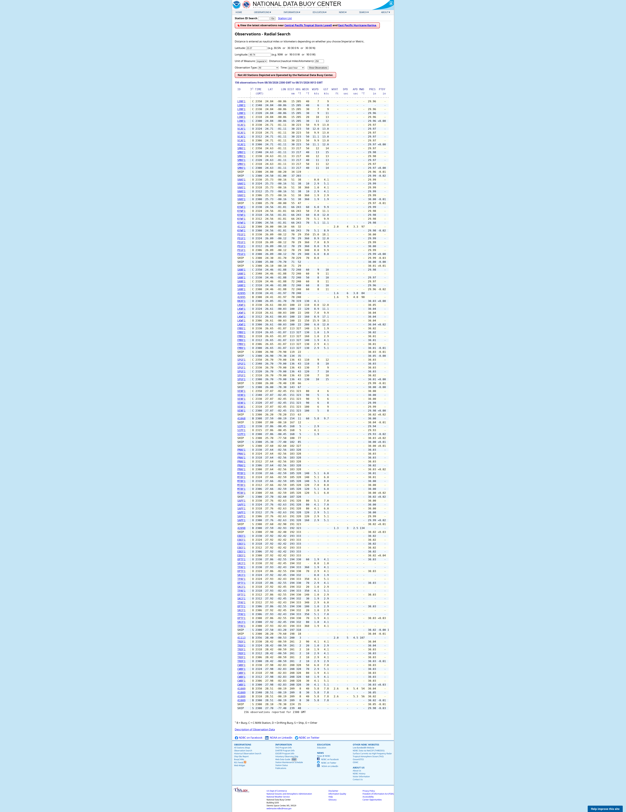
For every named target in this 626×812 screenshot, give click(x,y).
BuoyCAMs (239, 759)
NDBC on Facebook (250, 737)
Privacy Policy (369, 790)
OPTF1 (241, 559)
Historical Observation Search (247, 753)
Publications (280, 768)
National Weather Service (278, 796)
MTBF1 (241, 473)
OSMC (355, 762)
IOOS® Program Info (284, 753)
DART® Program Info (285, 750)
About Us (357, 770)
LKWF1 (241, 304)
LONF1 (241, 101)
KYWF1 (241, 207)
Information (291, 12)
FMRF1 (241, 328)
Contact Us (358, 779)
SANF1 (241, 269)
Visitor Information (361, 776)
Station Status (281, 765)
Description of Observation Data (255, 729)
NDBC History (359, 773)
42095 (241, 293)
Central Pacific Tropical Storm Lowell (308, 25)
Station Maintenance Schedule (289, 762)
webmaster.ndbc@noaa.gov (279, 808)
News (342, 12)
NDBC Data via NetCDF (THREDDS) (369, 750)
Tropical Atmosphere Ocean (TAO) (368, 756)
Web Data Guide (282, 759)
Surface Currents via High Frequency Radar (372, 753)
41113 (241, 637)
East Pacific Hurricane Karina (357, 25)
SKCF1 (241, 563)
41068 (241, 418)
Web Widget (239, 765)
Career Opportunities (372, 799)
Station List (285, 18)
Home (239, 12)
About (384, 12)
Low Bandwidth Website (363, 747)
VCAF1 (241, 124)
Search (363, 12)
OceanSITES (358, 759)
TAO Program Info (283, 747)
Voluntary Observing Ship (286, 756)
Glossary (332, 799)
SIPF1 (241, 426)
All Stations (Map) (242, 747)
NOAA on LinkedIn (280, 737)
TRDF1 (241, 641)
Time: (284, 67)
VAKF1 (241, 179)
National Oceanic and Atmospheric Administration (289, 793)
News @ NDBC (323, 756)
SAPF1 (241, 500)
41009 (241, 688)
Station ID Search (246, 18)
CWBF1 (241, 665)
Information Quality (337, 793)
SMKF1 (241, 148)
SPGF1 (241, 359)
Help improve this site (605, 809)
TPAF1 (241, 567)
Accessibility (368, 796)
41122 (241, 226)
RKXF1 (241, 301)
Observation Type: (246, 67)
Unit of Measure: (245, 61)
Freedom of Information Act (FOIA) (378, 793)
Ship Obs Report (241, 756)
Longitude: (241, 54)
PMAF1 (241, 449)
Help (330, 796)
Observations (261, 12)
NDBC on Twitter (309, 737)
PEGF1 (241, 234)
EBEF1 (241, 535)
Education (319, 12)
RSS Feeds (239, 762)
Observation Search (243, 750)
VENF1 (241, 391)
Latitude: (240, 48)
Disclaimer (333, 790)
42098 (241, 528)
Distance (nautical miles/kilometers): (291, 61)
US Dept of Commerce (277, 790)
